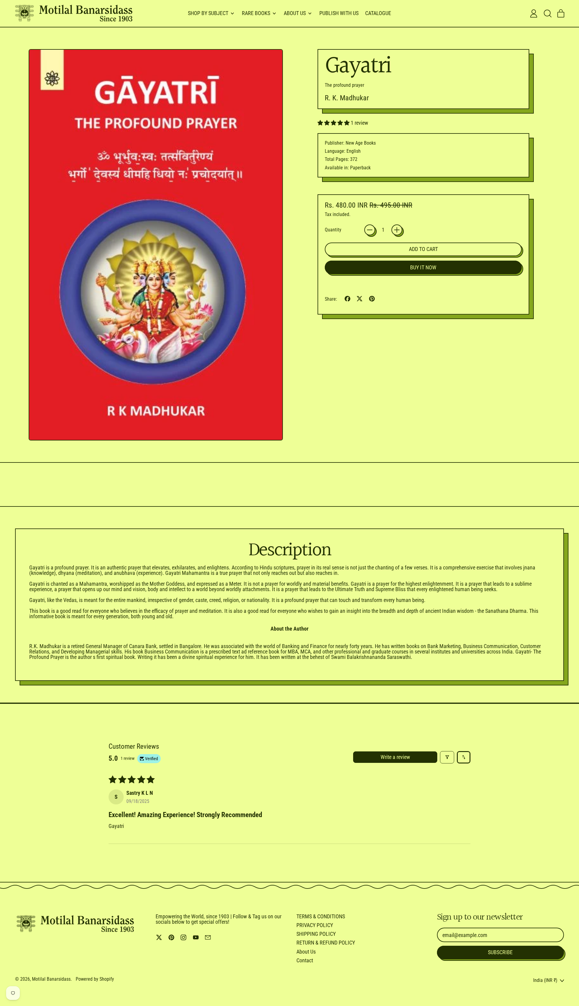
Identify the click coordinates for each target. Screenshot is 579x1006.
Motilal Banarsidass (51, 979)
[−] (369, 229)
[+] (396, 229)
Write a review (395, 757)
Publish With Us (339, 13)
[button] (547, 13)
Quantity (333, 229)
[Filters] (447, 757)
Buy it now (423, 267)
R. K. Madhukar (347, 98)
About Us (306, 951)
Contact (304, 960)
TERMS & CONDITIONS (320, 916)
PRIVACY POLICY (314, 925)
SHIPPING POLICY (316, 934)
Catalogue (378, 13)
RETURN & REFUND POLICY (325, 942)
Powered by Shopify (95, 979)
